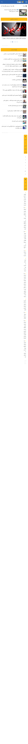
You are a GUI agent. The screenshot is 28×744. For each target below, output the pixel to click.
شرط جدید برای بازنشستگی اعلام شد (15, 105)
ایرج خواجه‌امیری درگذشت (17, 79)
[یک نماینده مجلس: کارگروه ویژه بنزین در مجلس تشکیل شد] (24, 55)
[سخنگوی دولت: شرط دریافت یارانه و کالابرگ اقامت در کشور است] (24, 117)
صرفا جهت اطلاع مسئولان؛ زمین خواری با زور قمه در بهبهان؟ (14, 38)
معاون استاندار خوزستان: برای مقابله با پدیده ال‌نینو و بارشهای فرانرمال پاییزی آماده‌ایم (24, 329)
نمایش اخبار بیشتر (25, 362)
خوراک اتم (3, 6)
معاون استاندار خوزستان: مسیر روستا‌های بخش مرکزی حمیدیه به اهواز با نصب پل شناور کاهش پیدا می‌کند (24, 285)
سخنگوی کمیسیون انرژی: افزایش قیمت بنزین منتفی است (12, 96)
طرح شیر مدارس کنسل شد (17, 121)
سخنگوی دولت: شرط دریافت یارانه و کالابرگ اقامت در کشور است (12, 117)
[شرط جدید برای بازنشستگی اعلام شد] (24, 106)
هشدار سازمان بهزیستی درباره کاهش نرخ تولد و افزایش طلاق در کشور (13, 60)
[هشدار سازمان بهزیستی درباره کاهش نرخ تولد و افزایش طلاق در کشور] (24, 60)
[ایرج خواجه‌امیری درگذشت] (24, 80)
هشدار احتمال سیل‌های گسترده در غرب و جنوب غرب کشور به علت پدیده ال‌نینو (12, 85)
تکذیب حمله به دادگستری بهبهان (24, 315)
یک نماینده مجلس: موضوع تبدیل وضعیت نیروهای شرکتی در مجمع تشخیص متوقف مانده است (12, 65)
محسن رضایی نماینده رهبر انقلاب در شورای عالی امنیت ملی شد (12, 101)
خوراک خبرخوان (9, 6)
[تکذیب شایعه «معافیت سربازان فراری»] (24, 112)
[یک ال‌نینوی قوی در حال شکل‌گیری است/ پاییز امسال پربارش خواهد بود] (24, 127)
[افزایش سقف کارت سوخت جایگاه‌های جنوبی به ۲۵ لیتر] (24, 91)
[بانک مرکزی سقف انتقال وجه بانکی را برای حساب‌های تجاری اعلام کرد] (24, 75)
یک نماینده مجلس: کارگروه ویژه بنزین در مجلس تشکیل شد (24, 349)
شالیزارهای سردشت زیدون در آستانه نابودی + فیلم (24, 305)
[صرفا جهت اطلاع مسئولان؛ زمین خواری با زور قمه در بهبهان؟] (14, 29)
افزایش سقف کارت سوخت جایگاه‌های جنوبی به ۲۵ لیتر (12, 91)
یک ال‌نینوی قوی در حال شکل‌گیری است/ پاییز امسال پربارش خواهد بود (12, 127)
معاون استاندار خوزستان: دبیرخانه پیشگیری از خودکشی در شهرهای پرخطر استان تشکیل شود (24, 218)
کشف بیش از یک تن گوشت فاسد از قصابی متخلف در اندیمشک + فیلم (24, 239)
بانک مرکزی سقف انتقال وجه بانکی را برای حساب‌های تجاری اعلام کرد (12, 75)
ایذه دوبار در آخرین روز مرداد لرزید (24, 265)
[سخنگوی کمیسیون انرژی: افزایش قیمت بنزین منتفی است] (24, 96)
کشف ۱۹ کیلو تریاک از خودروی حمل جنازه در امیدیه (24, 200)
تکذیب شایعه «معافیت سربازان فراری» (14, 111)
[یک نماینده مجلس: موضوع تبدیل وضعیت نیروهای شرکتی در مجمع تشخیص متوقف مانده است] (24, 65)
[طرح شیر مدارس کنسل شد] (24, 122)
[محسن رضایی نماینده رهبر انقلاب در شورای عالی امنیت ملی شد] (24, 101)
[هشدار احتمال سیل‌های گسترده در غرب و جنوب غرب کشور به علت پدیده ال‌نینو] (24, 86)
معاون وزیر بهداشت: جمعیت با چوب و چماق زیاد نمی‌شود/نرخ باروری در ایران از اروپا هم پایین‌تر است (12, 70)
